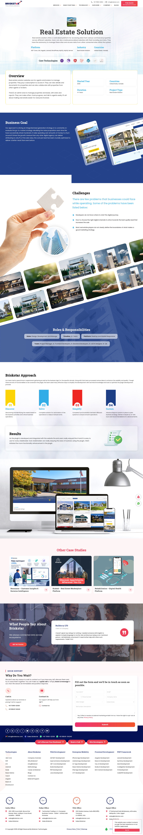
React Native (9, 773)
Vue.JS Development (102, 764)
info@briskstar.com (113, 2)
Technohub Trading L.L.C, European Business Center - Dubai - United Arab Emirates (55, 813)
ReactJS (8, 782)
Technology (83, 5)
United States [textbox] (111, 702)
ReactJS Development (102, 761)
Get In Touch (18, 644)
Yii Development (122, 770)
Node (7, 770)
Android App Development (81, 761)
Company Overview (34, 758)
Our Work (96, 5)
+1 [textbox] (76, 697)
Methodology (32, 767)
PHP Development (56, 770)
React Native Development (81, 767)
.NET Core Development (58, 764)
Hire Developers (96, 742)
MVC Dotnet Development (103, 770)
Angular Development (102, 758)
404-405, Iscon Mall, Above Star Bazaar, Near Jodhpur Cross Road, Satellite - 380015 (20, 813)
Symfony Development (124, 761)
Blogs (116, 5)
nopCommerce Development (60, 761)
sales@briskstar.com (16, 818)
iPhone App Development (80, 758)
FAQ (78, 829)
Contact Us (32, 776)
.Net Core (8, 758)
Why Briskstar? (33, 761)
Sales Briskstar (32, 736)
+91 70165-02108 (98, 2)
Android (8, 767)
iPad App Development (80, 770)
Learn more (124, 826)
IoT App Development (79, 764)
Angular (8, 779)
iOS (6, 764)
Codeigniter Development (126, 767)
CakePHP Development (124, 773)
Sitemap (84, 829)
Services (56, 5)
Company (106, 5)
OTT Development (78, 773)
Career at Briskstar (34, 770)
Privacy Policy (88, 717)
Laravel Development (124, 758)
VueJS (7, 776)
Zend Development (123, 764)
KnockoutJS (9, 785)
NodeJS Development (102, 767)
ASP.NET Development (57, 758)
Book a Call (75, 742)
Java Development (56, 773)
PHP (6, 761)
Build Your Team (69, 5)
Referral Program (33, 779)
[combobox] (78, 697)
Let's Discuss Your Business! (49, 742)
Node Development (56, 767)
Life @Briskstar (33, 764)
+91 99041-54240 (65, 736)
